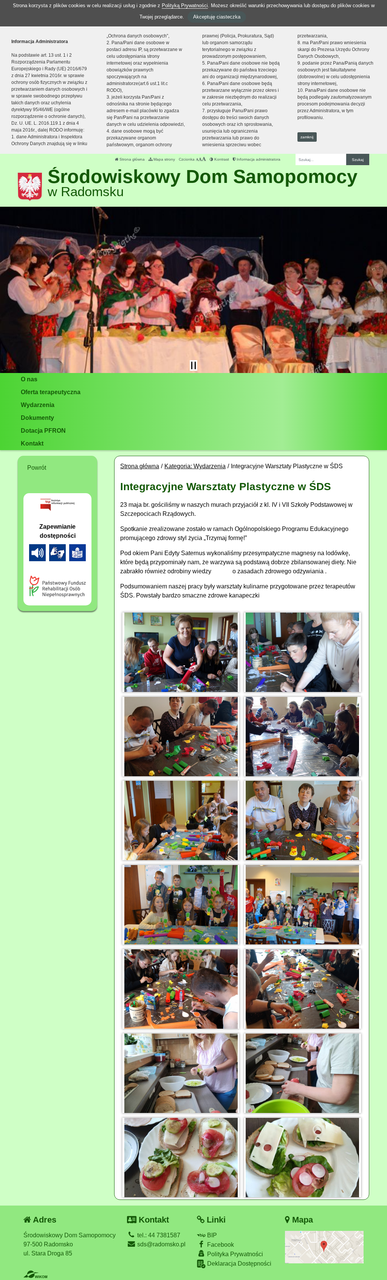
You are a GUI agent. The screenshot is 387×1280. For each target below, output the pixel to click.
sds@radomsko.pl (161, 1244)
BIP (211, 1235)
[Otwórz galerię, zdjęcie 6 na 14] (302, 820)
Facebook (220, 1244)
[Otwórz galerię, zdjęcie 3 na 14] (180, 736)
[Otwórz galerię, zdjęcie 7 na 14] (180, 904)
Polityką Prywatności (185, 5)
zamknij (306, 137)
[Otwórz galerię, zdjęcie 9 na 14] (180, 989)
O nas (29, 379)
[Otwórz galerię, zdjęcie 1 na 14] (180, 652)
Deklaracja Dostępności (238, 1263)
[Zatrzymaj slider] (193, 365)
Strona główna (131, 159)
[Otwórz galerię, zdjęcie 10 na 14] (302, 989)
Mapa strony (163, 159)
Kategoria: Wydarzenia (195, 466)
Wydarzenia (37, 405)
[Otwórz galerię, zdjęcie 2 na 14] (302, 652)
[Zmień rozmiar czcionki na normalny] (197, 159)
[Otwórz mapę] (324, 1246)
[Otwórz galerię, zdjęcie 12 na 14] (302, 1073)
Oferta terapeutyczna (50, 392)
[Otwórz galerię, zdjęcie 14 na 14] (302, 1157)
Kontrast (221, 159)
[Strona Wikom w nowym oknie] (35, 1274)
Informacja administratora (257, 159)
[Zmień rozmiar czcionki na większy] (200, 159)
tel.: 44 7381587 (158, 1235)
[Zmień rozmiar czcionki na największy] (204, 159)
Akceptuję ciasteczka (216, 17)
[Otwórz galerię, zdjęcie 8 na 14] (302, 904)
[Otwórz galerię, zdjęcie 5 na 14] (180, 820)
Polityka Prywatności (234, 1254)
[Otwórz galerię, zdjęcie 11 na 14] (180, 1073)
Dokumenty (37, 418)
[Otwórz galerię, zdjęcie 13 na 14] (180, 1157)
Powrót (36, 467)
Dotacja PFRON (43, 430)
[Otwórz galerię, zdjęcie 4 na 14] (302, 736)
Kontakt (32, 443)
